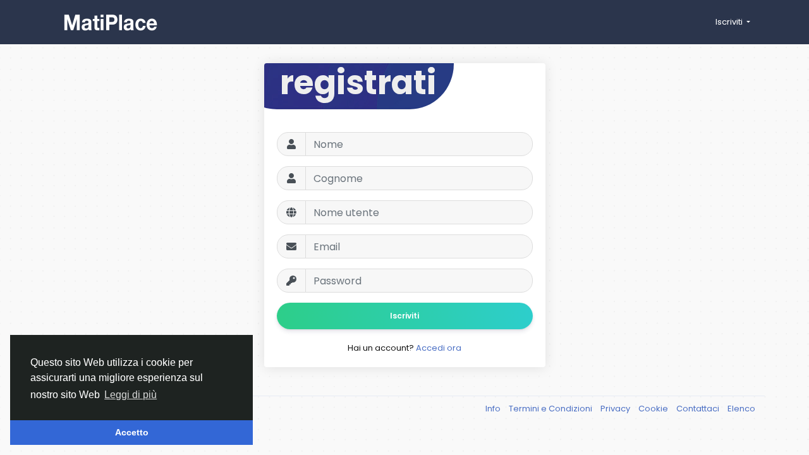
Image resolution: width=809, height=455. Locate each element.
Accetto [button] (132, 432)
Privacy (616, 409)
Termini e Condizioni (551, 409)
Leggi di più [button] (130, 394)
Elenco (741, 409)
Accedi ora (438, 348)
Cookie (654, 409)
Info (493, 409)
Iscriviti (404, 315)
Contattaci (698, 409)
